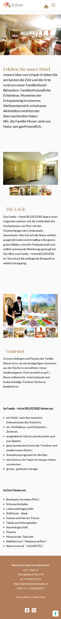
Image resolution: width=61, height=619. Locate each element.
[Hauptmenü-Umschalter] (53, 5)
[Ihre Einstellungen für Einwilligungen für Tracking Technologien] (55, 613)
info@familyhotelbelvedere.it (33, 584)
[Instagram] (33, 610)
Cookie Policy (38, 597)
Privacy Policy (23, 597)
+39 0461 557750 (32, 579)
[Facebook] (27, 610)
